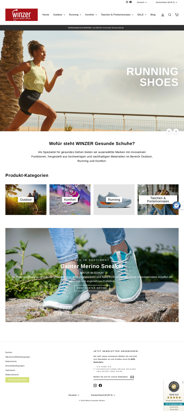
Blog (153, 14)
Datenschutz (11, 361)
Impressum (10, 370)
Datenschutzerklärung (111, 369)
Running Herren (163, 92)
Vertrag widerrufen (17, 380)
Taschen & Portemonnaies (116, 14)
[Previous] (169, 131)
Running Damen (133, 92)
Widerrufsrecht (12, 375)
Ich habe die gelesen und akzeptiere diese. (116, 369)
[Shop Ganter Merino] (92, 275)
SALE (140, 14)
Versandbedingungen (15, 366)
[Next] (176, 131)
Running (74, 14)
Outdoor (58, 14)
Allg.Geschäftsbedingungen (17, 357)
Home (45, 14)
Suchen (8, 352)
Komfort (90, 14)
